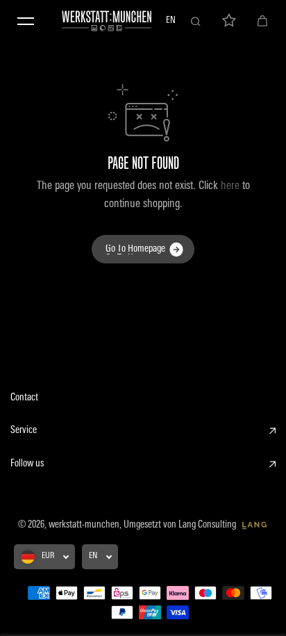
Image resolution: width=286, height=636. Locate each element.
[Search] (196, 21)
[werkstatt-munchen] (107, 21)
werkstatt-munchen (84, 525)
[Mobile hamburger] (25, 21)
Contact (24, 398)
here (230, 186)
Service (23, 430)
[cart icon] (262, 21)
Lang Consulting (208, 525)
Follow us (27, 464)
